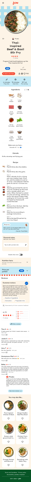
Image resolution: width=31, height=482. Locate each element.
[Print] (22, 73)
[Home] (15, 3)
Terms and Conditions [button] (11, 472)
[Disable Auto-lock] (21, 255)
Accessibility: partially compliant (16, 474)
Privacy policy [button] (22, 472)
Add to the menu (9, 73)
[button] (3, 3)
